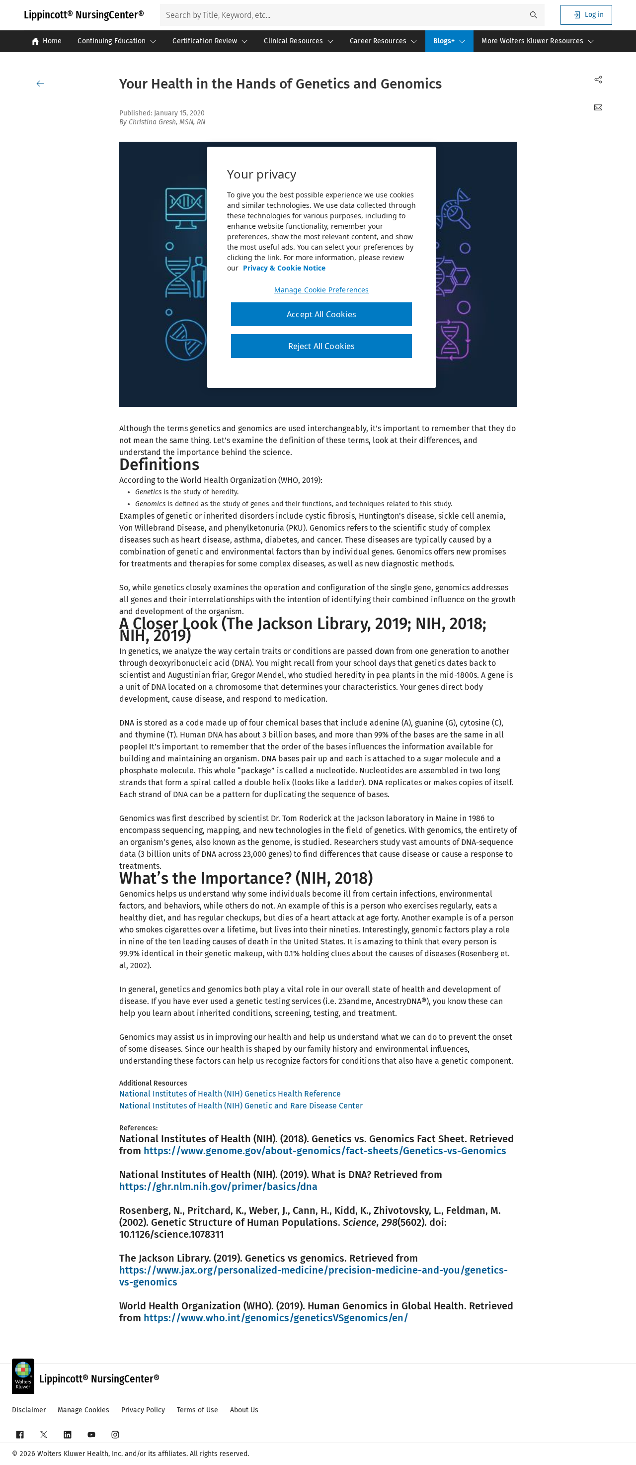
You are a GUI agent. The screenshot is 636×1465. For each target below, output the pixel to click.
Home (52, 41)
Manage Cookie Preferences (321, 289)
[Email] (598, 107)
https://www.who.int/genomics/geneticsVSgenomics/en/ (276, 1318)
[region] (321, 267)
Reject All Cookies (321, 346)
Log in (594, 14)
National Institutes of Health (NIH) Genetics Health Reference (230, 1094)
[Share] (598, 80)
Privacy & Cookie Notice (284, 268)
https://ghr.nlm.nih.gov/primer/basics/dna (218, 1186)
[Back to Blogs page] (42, 83)
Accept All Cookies (321, 314)
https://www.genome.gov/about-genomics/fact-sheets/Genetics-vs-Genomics (325, 1151)
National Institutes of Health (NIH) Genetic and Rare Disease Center (241, 1105)
